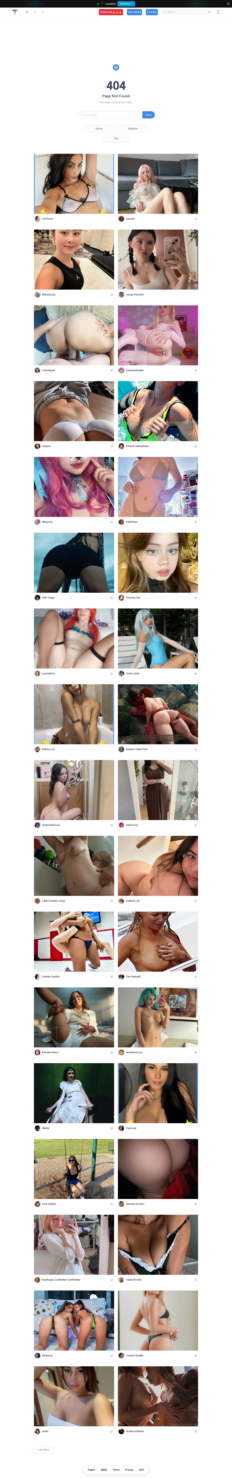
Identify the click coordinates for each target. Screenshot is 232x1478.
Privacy (129, 1470)
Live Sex (152, 12)
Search (148, 115)
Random (133, 128)
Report (91, 1470)
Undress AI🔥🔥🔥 (111, 12)
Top (116, 138)
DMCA (104, 1470)
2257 (141, 1470)
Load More (43, 1449)
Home (99, 128)
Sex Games (134, 12)
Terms (116, 1470)
